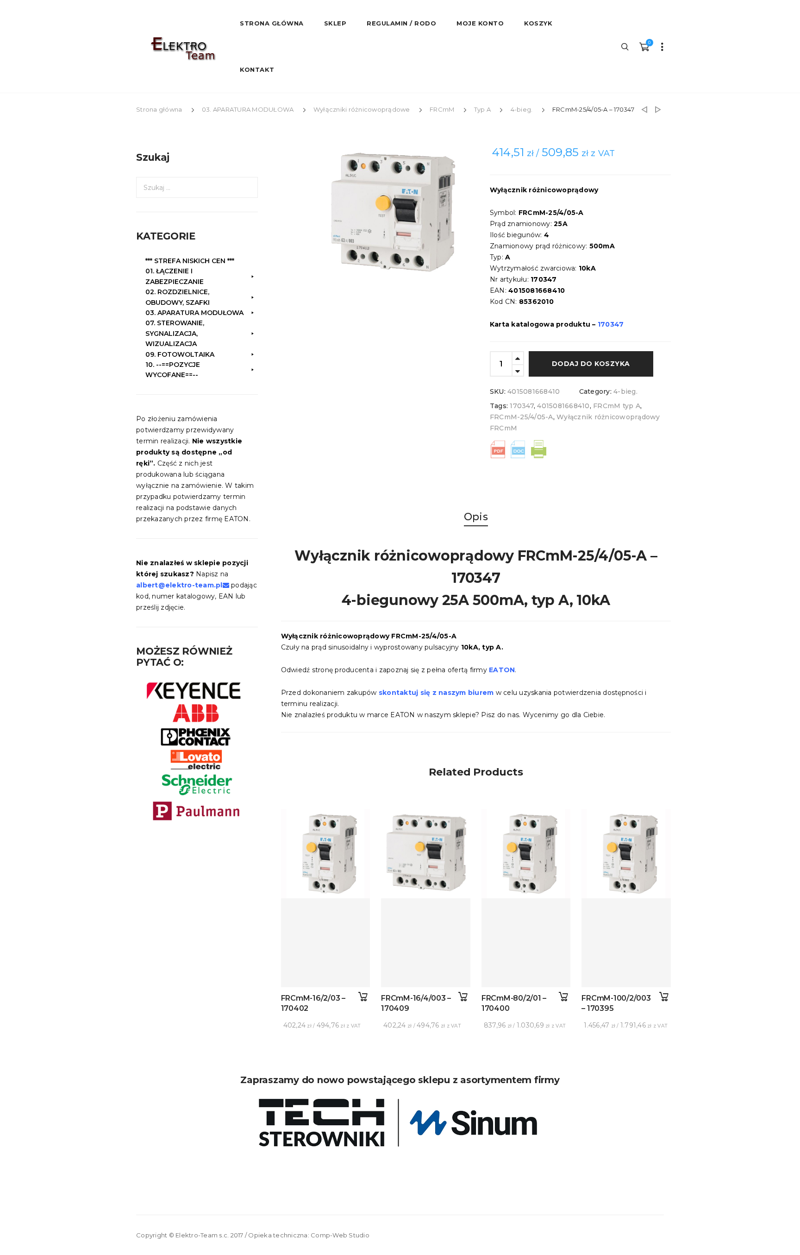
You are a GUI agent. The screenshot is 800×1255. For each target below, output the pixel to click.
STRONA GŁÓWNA (272, 23)
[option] (399, 213)
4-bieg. (522, 109)
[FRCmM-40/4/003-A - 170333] (658, 109)
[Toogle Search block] (625, 46)
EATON (502, 670)
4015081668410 (563, 406)
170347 (522, 406)
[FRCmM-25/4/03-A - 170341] (644, 109)
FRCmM (442, 109)
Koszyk (538, 23)
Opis (476, 517)
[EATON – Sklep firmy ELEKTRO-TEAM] (182, 48)
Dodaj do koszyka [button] (363, 997)
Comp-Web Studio (340, 1235)
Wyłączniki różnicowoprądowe (361, 109)
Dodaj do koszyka (591, 363)
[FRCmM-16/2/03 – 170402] (325, 943)
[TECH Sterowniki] (400, 1123)
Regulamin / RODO (401, 23)
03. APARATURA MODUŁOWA (248, 109)
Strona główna (159, 109)
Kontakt (257, 69)
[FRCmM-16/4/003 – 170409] (425, 943)
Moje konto (480, 23)
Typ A (482, 109)
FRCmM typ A (616, 406)
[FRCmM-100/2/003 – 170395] (626, 943)
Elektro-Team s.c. (202, 1235)
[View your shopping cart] (644, 46)
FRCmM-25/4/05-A (521, 417)
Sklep (335, 23)
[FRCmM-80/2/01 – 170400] (526, 943)
